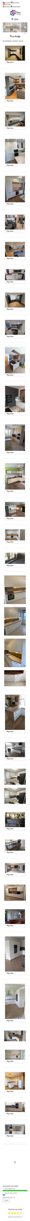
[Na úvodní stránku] (15, 13)
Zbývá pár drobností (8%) (10, 1193)
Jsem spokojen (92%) (9, 1188)
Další (25, 27)
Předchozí (4, 27)
